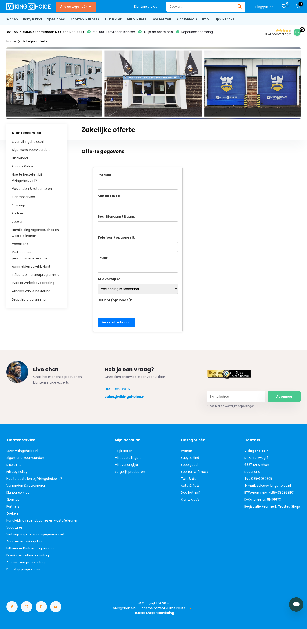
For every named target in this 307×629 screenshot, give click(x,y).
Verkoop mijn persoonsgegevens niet (35, 534)
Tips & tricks (224, 19)
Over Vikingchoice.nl (28, 141)
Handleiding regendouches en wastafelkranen (42, 520)
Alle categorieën (74, 6)
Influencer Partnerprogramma (35, 274)
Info (205, 19)
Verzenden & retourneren (32, 188)
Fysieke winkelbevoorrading (33, 283)
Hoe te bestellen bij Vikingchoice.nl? (34, 478)
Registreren (123, 450)
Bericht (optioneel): (115, 300)
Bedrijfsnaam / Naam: (116, 216)
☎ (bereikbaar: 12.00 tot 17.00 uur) (45, 32)
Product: (105, 175)
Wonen (12, 19)
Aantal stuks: (109, 196)
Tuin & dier (113, 19)
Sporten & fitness (84, 19)
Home (11, 41)
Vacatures (20, 244)
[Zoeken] (239, 7)
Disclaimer (20, 158)
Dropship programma (29, 299)
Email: (103, 258)
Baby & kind (32, 19)
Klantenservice (145, 6)
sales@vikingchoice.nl (125, 396)
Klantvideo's (186, 19)
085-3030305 (117, 389)
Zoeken (17, 221)
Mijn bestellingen (128, 457)
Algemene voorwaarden (31, 149)
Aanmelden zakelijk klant (31, 266)
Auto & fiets (136, 19)
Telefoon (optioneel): (116, 237)
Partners (18, 213)
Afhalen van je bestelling (31, 291)
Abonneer (284, 396)
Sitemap (18, 205)
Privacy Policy (22, 166)
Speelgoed (56, 19)
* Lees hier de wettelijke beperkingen (231, 406)
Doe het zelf (161, 19)
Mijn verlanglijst (126, 464)
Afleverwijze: (109, 279)
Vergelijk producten (130, 471)
